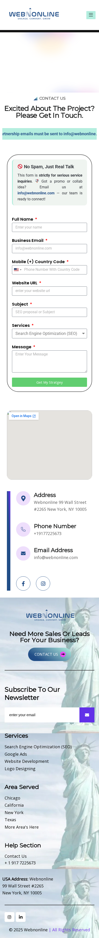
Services (21, 325)
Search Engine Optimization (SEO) (38, 746)
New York (14, 812)
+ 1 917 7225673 (20, 863)
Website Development (27, 761)
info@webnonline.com (56, 557)
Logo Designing (20, 768)
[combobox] (17, 269)
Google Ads (16, 754)
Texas (10, 819)
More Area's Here (22, 827)
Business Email (28, 240)
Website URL (25, 283)
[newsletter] (86, 714)
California (14, 805)
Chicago (12, 798)
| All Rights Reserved (69, 929)
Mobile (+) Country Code (39, 262)
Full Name (23, 219)
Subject (20, 304)
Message (22, 347)
